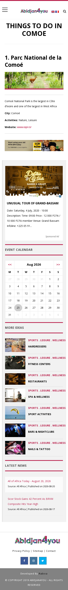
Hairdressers (37, 346)
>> (58, 264)
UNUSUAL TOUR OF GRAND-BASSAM (33, 203)
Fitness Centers (39, 364)
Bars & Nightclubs (41, 431)
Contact (51, 550)
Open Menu (5, 9)
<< (10, 264)
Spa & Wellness (39, 396)
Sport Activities (39, 414)
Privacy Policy (21, 550)
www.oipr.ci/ (24, 127)
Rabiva (43, 573)
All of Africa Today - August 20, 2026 (29, 481)
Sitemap (38, 550)
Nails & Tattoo (39, 449)
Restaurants (37, 381)
